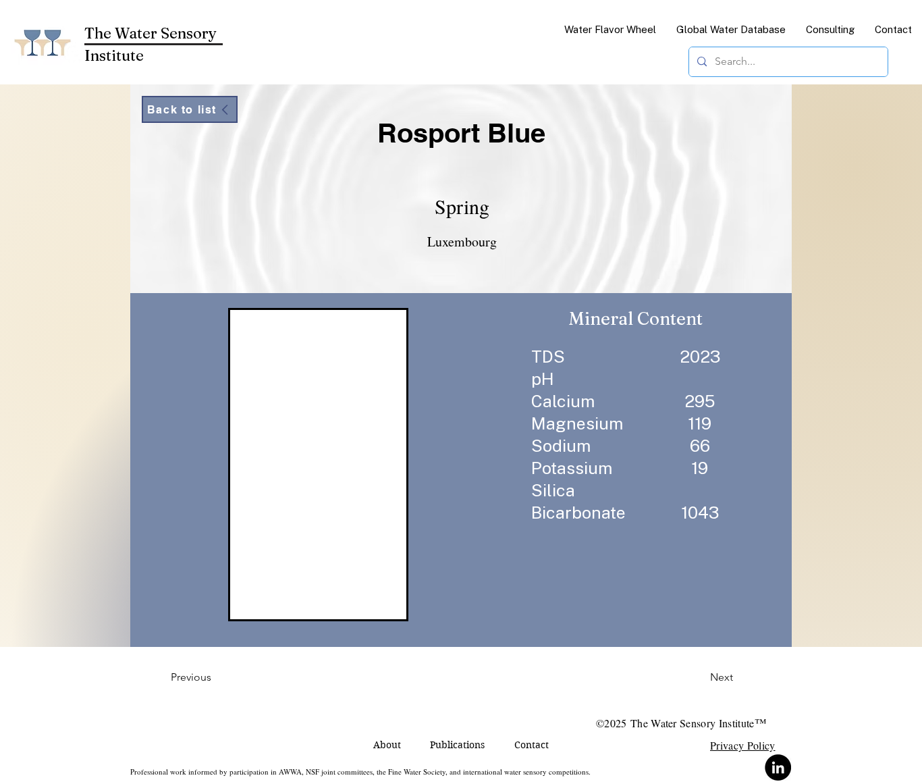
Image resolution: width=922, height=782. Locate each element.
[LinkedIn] (778, 767)
